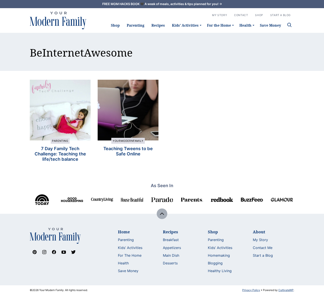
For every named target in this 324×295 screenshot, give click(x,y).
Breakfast (171, 240)
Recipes (158, 25)
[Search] (289, 25)
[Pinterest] (34, 252)
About (259, 231)
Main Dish (171, 255)
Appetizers (172, 247)
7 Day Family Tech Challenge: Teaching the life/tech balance (60, 154)
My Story (219, 15)
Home (124, 231)
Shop (115, 25)
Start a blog (280, 15)
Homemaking (219, 255)
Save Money (270, 25)
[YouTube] (64, 252)
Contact (241, 15)
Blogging (215, 263)
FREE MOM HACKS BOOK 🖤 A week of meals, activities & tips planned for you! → (162, 4)
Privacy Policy (251, 290)
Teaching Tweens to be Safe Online (128, 151)
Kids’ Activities (185, 25)
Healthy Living (220, 271)
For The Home (130, 255)
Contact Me (262, 247)
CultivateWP (286, 290)
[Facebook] (54, 252)
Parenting (135, 25)
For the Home (219, 25)
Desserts (170, 263)
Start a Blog (263, 255)
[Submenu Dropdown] (200, 25)
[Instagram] (44, 252)
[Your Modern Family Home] (58, 20)
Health (245, 25)
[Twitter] (73, 252)
